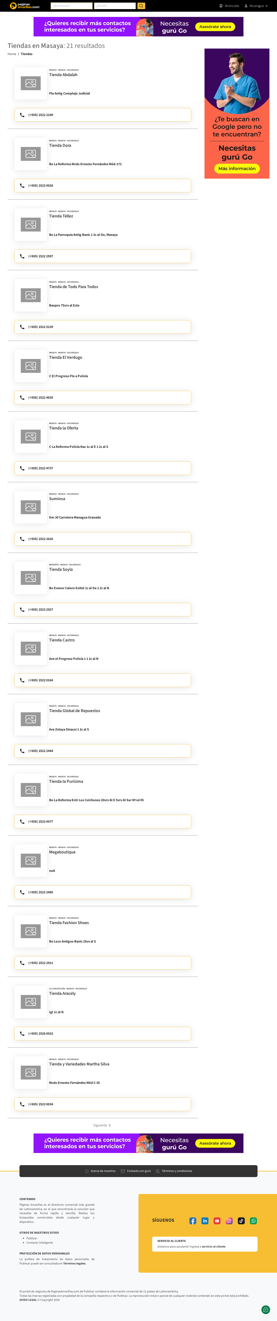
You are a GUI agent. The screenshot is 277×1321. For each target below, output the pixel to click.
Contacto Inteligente (39, 1243)
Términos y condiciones (177, 1171)
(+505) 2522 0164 (40, 680)
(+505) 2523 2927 (40, 609)
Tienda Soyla (61, 569)
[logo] (30, 83)
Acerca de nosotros (103, 1171)
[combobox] (71, 6)
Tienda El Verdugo (65, 357)
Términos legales (74, 1263)
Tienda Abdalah (63, 75)
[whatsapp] (253, 1220)
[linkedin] (204, 1220)
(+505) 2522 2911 (40, 963)
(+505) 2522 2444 (40, 751)
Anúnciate (232, 5)
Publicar (31, 1238)
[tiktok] (241, 1220)
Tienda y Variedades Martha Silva (79, 1064)
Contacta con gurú (139, 1171)
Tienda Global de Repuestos (74, 711)
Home (12, 54)
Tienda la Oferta (63, 428)
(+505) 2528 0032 (40, 1033)
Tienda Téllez (61, 216)
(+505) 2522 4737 (40, 468)
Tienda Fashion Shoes (69, 923)
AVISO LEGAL (28, 1300)
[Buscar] (141, 6)
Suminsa (57, 499)
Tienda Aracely (62, 993)
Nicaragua (257, 5)
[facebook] (192, 1220)
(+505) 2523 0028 (40, 185)
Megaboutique (62, 852)
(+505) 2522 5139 (40, 327)
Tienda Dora (60, 145)
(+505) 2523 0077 (40, 821)
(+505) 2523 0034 (40, 1104)
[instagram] (229, 1220)
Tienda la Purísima (66, 781)
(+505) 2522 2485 (40, 892)
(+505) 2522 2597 (40, 256)
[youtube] (217, 1220)
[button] (103, 1125)
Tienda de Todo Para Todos (73, 287)
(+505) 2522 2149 (40, 115)
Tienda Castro (62, 640)
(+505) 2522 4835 (40, 397)
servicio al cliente (213, 1246)
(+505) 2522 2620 (40, 539)
